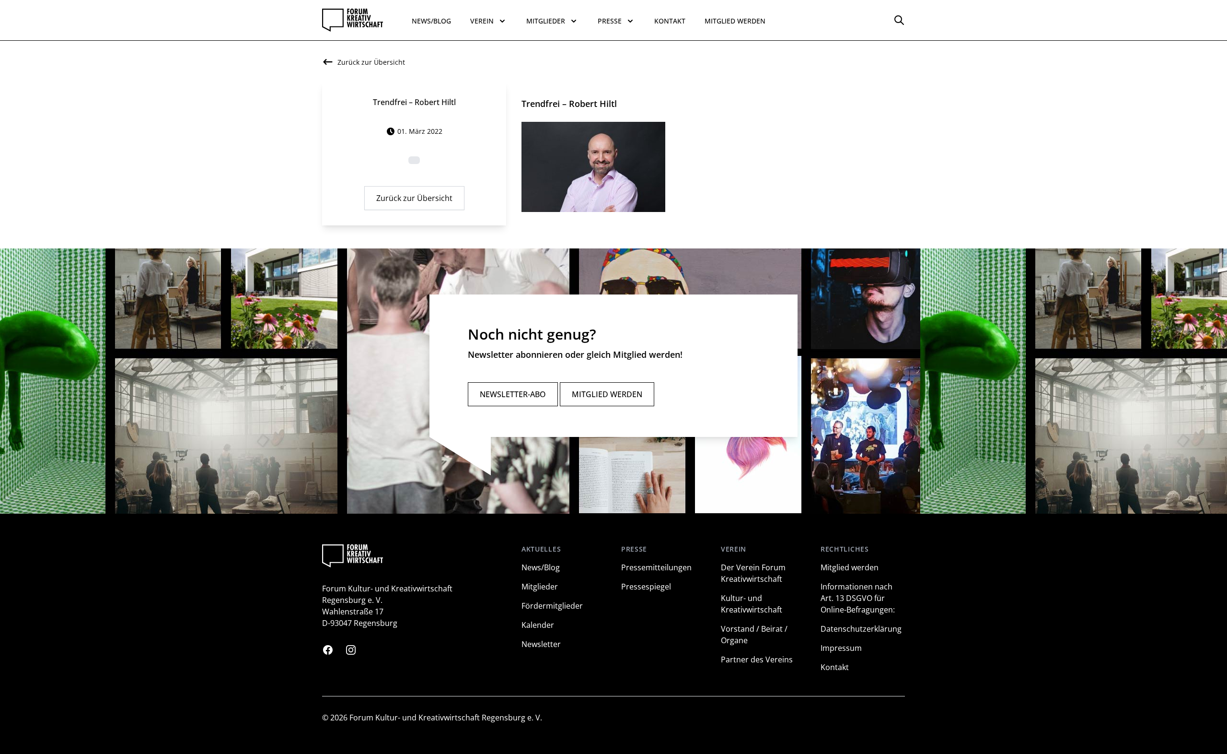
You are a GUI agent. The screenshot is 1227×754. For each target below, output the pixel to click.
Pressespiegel (646, 586)
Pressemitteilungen (656, 567)
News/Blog (431, 20)
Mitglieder (539, 586)
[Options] (899, 20)
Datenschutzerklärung (861, 629)
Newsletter (541, 644)
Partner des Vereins (757, 659)
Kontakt (669, 20)
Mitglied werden (735, 20)
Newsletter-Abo (513, 394)
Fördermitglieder (552, 606)
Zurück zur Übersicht (414, 198)
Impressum (841, 648)
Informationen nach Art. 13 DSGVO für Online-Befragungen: (858, 598)
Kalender (537, 625)
